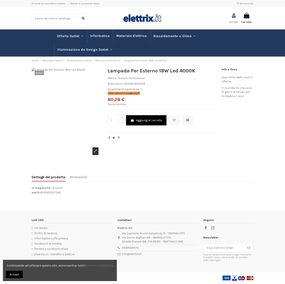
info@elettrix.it (132, 254)
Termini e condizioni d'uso (85, 3)
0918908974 (130, 248)
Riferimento (116, 84)
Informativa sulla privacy (51, 238)
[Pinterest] (119, 138)
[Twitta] (113, 138)
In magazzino (41, 188)
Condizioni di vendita (48, 243)
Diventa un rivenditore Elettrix (49, 3)
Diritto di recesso (45, 233)
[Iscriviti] (248, 248)
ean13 (36, 192)
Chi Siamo (41, 228)
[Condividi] (109, 138)
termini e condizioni (99, 265)
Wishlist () (246, 3)
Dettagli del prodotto (49, 177)
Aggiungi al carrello (149, 120)
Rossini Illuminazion (131, 78)
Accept (14, 274)
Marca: (112, 78)
